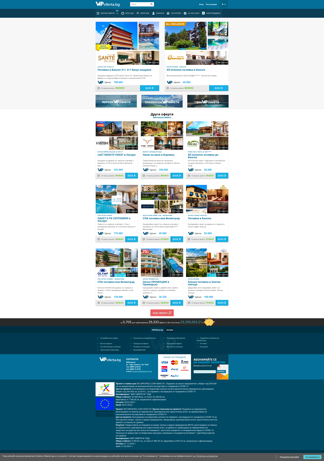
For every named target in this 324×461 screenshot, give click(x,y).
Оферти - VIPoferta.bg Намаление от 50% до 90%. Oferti (108, 4)
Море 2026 (144, 13)
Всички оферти (109, 12)
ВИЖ (149, 88)
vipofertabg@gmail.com (142, 371)
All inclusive (193, 13)
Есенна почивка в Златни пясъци (204, 283)
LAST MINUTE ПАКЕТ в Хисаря (117, 154)
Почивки (203, 343)
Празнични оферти (174, 343)
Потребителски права (109, 338)
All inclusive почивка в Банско (186, 69)
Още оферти (160, 312)
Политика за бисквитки (175, 338)
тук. (194, 456)
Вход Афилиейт (139, 350)
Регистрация (211, 4)
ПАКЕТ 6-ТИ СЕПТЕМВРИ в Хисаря (114, 220)
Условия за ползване (141, 346)
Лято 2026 (129, 13)
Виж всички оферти (162, 117)
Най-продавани (213, 13)
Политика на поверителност (144, 338)
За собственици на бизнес (110, 346)
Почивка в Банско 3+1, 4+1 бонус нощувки (124, 69)
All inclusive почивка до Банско (203, 156)
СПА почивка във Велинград (161, 218)
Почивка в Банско (199, 218)
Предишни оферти (140, 343)
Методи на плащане (174, 346)
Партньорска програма (109, 350)
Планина (160, 13)
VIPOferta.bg (157, 330)
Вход (201, 4)
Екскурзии (203, 346)
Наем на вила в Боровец (158, 154)
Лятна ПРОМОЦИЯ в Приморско (156, 283)
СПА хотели (176, 13)
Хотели (170, 330)
